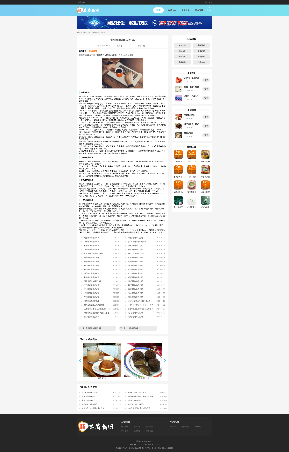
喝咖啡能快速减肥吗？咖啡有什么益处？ (97, 313)
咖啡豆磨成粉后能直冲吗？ (94, 305)
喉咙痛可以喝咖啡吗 (89, 404)
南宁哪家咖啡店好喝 (91, 273)
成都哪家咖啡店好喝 (91, 293)
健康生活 (95, 32)
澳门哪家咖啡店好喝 (135, 285)
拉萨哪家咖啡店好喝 (91, 277)
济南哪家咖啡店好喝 (91, 257)
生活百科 (182, 51)
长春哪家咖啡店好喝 (135, 261)
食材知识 (182, 45)
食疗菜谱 (137, 427)
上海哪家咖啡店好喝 (91, 242)
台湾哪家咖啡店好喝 (135, 281)
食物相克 (182, 57)
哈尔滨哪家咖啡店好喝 (136, 253)
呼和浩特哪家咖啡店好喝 (137, 242)
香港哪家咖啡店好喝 (135, 238)
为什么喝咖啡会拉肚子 (90, 392)
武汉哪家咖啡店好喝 (91, 285)
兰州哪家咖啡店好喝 (135, 269)
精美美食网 (81, 2)
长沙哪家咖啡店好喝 (135, 277)
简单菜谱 (137, 431)
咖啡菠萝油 (102, 378)
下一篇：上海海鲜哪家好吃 (130, 328)
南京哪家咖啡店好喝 (135, 257)
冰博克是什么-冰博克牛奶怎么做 (94, 408)
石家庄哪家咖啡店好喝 (92, 281)
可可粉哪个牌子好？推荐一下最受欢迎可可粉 (140, 305)
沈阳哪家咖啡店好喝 (135, 297)
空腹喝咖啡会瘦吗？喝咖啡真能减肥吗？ (140, 396)
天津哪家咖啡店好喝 (135, 317)
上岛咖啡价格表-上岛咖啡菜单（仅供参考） (97, 309)
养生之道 (201, 51)
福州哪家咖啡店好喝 (91, 269)
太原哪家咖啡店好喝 (135, 293)
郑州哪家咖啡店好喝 (135, 313)
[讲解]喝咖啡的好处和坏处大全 (139, 301)
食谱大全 (173, 427)
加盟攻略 (201, 62)
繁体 (210, 2)
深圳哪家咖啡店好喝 (91, 261)
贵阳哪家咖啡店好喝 (91, 317)
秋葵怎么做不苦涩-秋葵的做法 (139, 408)
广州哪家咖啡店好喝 (91, 289)
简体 (205, 2)
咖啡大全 (92, 51)
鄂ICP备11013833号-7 (152, 445)
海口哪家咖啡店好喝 (135, 289)
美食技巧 (201, 45)
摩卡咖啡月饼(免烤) (142, 378)
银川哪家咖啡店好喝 (91, 265)
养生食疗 (124, 431)
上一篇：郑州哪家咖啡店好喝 (90, 328)
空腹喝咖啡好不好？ (89, 396)
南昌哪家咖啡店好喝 (91, 250)
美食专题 (198, 427)
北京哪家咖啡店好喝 (91, 238)
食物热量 (201, 57)
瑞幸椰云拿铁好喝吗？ (136, 404)
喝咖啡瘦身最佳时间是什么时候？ (140, 309)
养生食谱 (149, 427)
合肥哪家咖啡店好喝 (135, 246)
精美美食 (87, 32)
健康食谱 (149, 431)
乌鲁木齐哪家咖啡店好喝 (93, 253)
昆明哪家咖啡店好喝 (91, 297)
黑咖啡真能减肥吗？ (91, 301)
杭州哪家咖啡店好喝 (91, 246)
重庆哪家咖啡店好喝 (135, 265)
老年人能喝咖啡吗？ (89, 400)
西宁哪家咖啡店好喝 (135, 250)
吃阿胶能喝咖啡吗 (134, 400)
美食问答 (182, 62)
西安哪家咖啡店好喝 (135, 273)
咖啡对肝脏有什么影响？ (137, 392)
